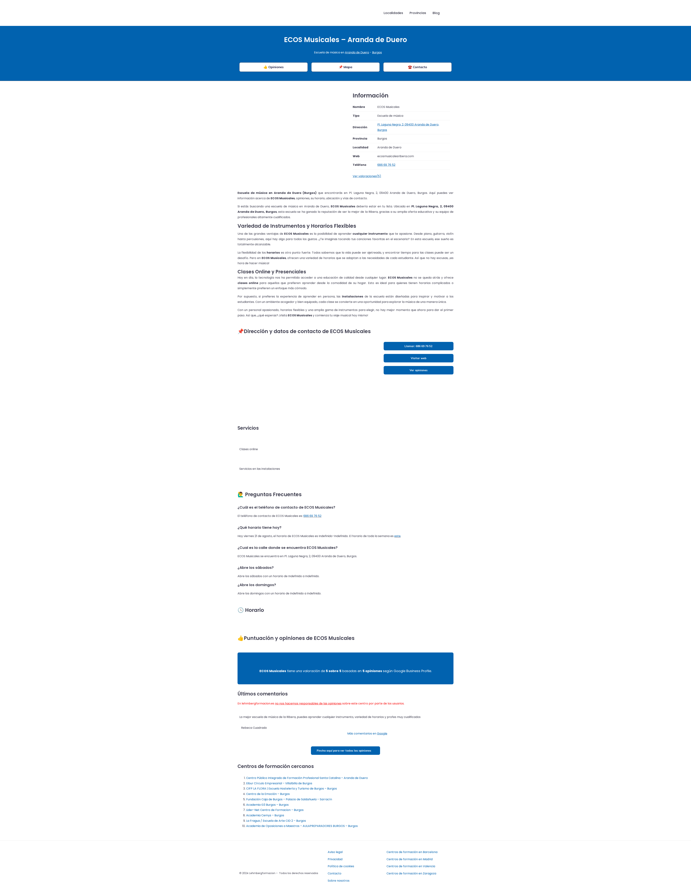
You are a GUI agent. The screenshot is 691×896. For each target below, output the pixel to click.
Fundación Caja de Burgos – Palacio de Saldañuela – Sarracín (289, 799)
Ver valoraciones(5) (367, 176)
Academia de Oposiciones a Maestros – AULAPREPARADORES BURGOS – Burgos (302, 826)
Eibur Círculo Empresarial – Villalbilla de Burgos (279, 783)
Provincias (418, 13)
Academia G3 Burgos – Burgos (267, 805)
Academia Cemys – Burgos (265, 815)
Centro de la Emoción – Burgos (268, 794)
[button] (448, 13)
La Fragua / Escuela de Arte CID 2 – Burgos (276, 821)
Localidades (393, 13)
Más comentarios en (367, 733)
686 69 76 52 (312, 516)
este (397, 536)
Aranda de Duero (357, 52)
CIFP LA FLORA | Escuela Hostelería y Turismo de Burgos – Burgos (291, 788)
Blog (436, 13)
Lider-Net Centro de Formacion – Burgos (275, 810)
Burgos (377, 52)
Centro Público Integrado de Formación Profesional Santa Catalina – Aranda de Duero (307, 778)
